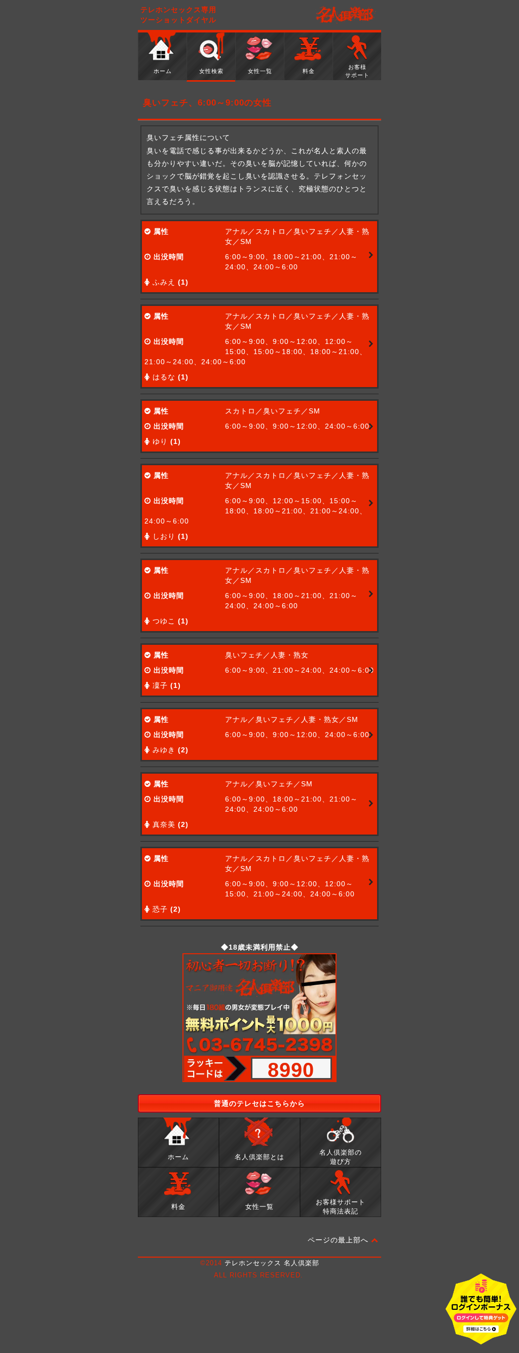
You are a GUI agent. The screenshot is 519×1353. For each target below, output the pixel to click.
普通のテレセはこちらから (259, 1103)
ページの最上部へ (339, 1240)
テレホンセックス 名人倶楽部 (272, 1263)
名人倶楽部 (345, 15)
